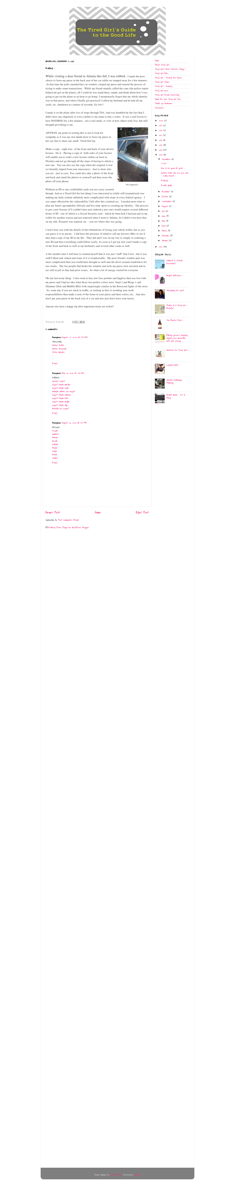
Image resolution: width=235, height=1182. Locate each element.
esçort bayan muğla (60, 401)
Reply (54, 363)
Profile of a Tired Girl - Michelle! (177, 307)
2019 (161, 125)
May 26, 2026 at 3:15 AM (73, 373)
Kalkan (55, 444)
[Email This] (73, 322)
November (166, 191)
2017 (161, 135)
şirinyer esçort (58, 381)
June (164, 216)
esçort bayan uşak (60, 388)
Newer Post (52, 512)
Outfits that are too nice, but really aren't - (174, 174)
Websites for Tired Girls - (177, 350)
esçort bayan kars (60, 398)
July (164, 211)
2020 (161, 120)
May (164, 221)
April (164, 226)
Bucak (54, 441)
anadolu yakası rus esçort (63, 391)
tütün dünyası (58, 352)
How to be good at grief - (173, 168)
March (165, 230)
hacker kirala (58, 345)
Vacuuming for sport (175, 290)
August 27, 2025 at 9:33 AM (74, 337)
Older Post (142, 512)
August (165, 206)
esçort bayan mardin (61, 384)
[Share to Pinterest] (83, 322)
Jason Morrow (116, 1174)
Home (98, 512)
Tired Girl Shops (162, 82)
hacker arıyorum (59, 348)
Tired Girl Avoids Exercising (167, 95)
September (167, 201)
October (165, 196)
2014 (161, 150)
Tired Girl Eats (161, 73)
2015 (161, 145)
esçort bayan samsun (61, 394)
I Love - (164, 163)
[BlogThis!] (76, 322)
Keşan (55, 430)
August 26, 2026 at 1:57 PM (74, 422)
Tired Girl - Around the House (168, 77)
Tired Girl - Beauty (163, 86)
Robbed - (165, 180)
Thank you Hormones (163, 103)
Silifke (55, 458)
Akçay (54, 448)
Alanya (55, 437)
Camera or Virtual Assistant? (174, 262)
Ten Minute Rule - (175, 320)
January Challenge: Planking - (174, 381)
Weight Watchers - (174, 275)
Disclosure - (160, 107)
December (166, 159)
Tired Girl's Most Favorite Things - (170, 69)
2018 (161, 130)
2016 (161, 140)
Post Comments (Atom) (68, 520)
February (166, 235)
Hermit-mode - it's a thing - (175, 396)
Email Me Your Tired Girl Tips (168, 99)
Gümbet (55, 434)
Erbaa (54, 454)
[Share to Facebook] (81, 322)
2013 (161, 155)
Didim (54, 451)
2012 (161, 246)
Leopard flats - (173, 365)
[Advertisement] (175, 428)
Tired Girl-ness (161, 90)
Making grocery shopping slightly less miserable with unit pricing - (177, 338)
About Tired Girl (162, 64)
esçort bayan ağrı (60, 405)
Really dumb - (167, 185)
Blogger (137, 1174)
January (165, 240)
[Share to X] (78, 322)
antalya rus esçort (60, 408)
